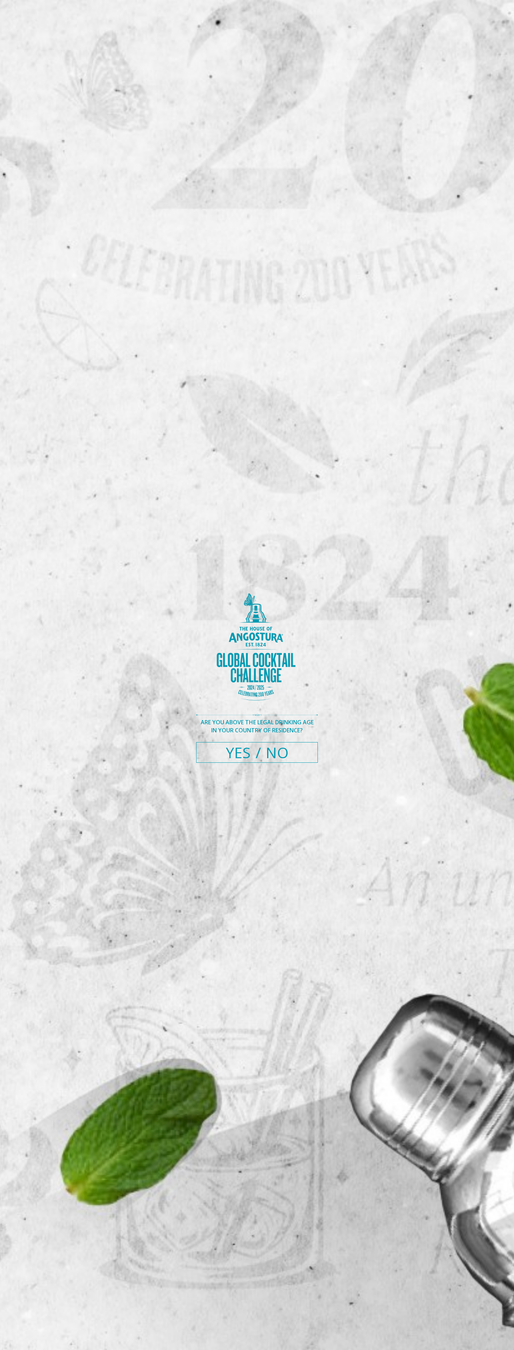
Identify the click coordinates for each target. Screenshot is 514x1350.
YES (238, 752)
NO (277, 752)
